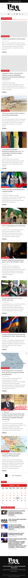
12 (10, 495)
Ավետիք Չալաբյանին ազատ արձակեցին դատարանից (16, 534)
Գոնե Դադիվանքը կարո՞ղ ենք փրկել (13, 225)
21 (17, 498)
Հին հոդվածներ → (17, 475)
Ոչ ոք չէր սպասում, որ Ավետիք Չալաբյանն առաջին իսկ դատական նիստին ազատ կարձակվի (16, 513)
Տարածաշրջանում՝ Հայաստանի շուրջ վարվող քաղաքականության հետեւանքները (13, 372)
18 (6, 498)
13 (13, 495)
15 (21, 495)
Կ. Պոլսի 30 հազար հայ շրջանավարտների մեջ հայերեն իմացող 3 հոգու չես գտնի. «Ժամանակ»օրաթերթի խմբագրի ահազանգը (13, 415)
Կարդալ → (4, 52)
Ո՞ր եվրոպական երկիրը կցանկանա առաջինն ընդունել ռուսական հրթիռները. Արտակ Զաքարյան (16, 527)
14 (17, 495)
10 (2, 495)
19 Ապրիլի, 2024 (5, 36)
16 (25, 495)
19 (10, 498)
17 (2, 498)
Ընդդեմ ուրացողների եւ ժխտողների (13, 39)
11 (6, 495)
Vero (18, 576)
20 (14, 498)
